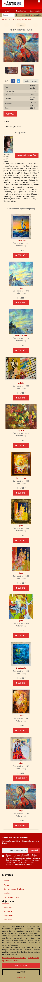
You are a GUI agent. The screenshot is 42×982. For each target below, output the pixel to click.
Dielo (13, 20)
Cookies (7, 893)
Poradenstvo (21, 11)
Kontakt (7, 11)
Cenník (6, 881)
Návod (6, 885)
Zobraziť (22, 255)
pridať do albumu (31, 81)
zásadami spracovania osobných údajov (20, 863)
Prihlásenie (26, 15)
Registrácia (37, 15)
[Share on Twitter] (18, 81)
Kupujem (10, 114)
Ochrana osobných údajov (14, 889)
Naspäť (21, 25)
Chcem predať (35, 11)
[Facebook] (13, 81)
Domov (5, 20)
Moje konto (8, 915)
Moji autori (8, 920)
